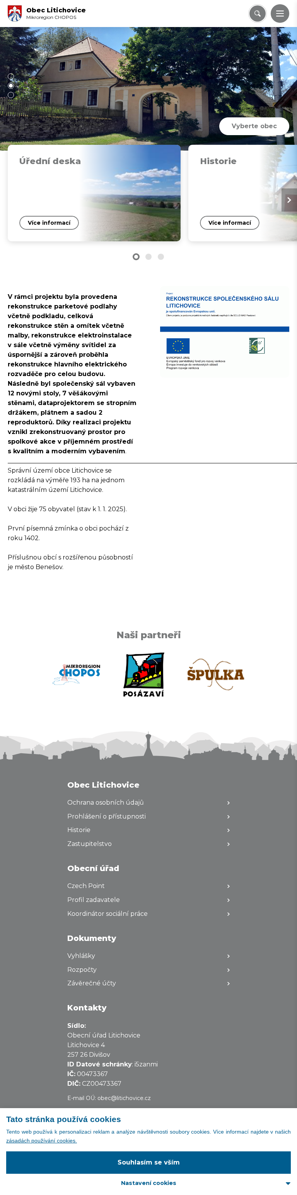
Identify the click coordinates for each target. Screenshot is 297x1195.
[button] (280, 13)
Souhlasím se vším (149, 1162)
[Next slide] (289, 200)
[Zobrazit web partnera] (76, 674)
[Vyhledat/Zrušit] (257, 13)
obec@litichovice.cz (124, 1098)
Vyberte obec (254, 126)
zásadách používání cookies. (41, 1140)
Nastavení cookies (148, 1183)
